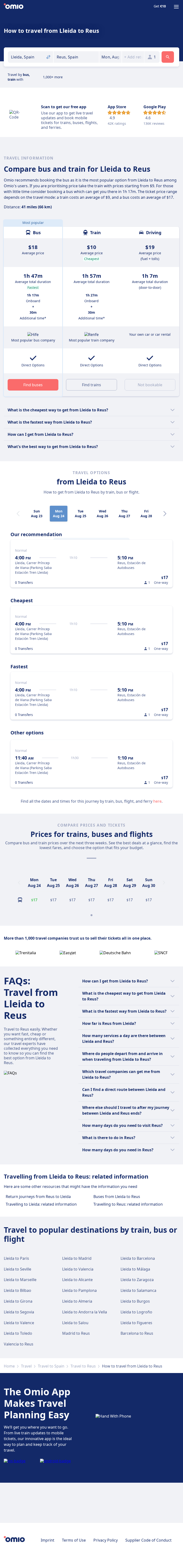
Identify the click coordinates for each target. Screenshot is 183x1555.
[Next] (165, 513)
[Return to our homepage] (13, 7)
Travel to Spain (51, 1366)
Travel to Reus (83, 1366)
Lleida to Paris (16, 1258)
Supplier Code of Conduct (148, 1540)
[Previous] (19, 882)
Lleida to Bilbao (17, 1290)
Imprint (47, 1540)
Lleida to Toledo (18, 1333)
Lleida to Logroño (136, 1312)
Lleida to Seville (17, 1269)
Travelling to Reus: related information (128, 1204)
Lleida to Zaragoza (137, 1279)
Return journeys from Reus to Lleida (38, 1196)
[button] (110, 57)
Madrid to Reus (76, 1333)
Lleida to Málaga (135, 1269)
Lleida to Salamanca (138, 1290)
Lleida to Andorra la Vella (84, 1312)
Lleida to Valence (19, 1322)
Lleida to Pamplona (79, 1290)
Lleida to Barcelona (138, 1258)
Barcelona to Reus (137, 1333)
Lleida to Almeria (77, 1301)
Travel (26, 1366)
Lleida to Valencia (77, 1269)
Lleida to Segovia (19, 1312)
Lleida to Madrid (77, 1258)
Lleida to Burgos (135, 1301)
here (157, 801)
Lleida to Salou (75, 1322)
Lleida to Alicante (77, 1279)
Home (9, 1366)
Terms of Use (74, 1540)
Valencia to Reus (18, 1344)
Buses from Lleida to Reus (116, 1196)
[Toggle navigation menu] (176, 7)
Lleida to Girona (18, 1301)
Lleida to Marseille (20, 1279)
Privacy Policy (105, 1540)
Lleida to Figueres (136, 1322)
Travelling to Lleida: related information (41, 1204)
